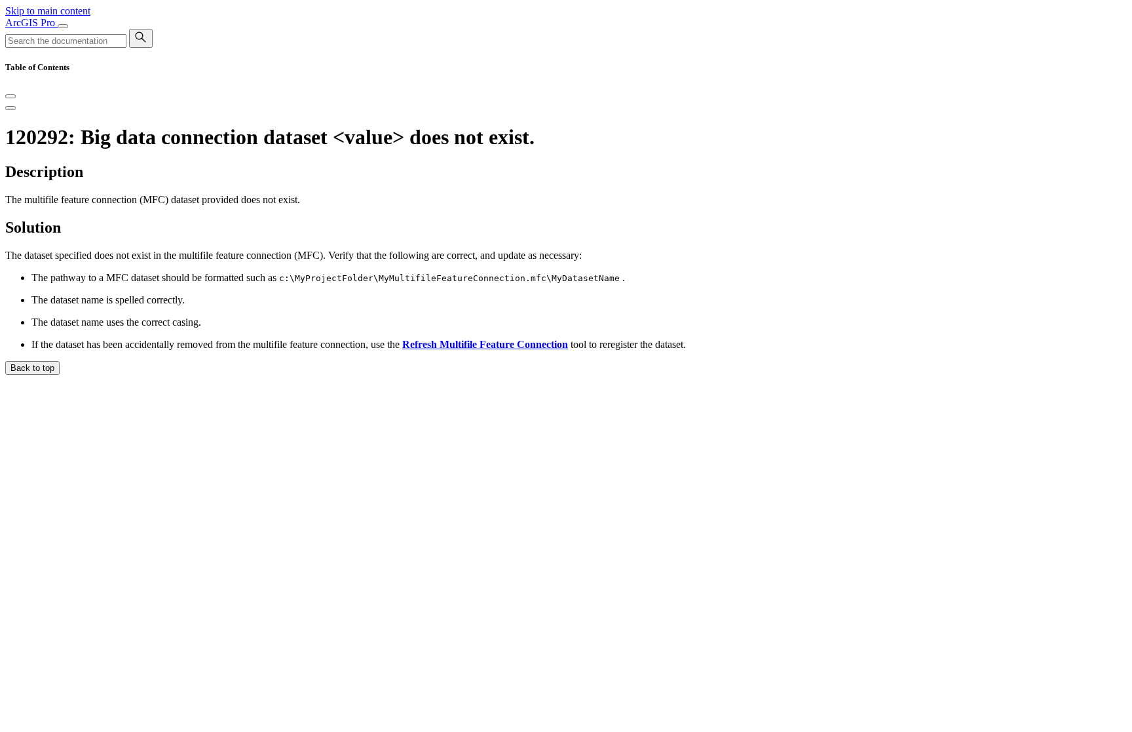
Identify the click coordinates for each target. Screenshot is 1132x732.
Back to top (32, 368)
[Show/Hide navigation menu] (63, 26)
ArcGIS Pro (31, 22)
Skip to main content (47, 10)
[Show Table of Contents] (10, 108)
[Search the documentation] (141, 38)
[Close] (10, 96)
